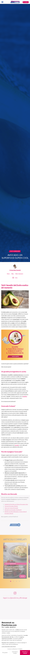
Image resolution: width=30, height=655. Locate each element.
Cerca (26, 2)
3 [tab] (16, 581)
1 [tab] (11, 581)
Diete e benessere (19, 273)
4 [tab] (19, 581)
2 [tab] (13, 581)
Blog (13, 273)
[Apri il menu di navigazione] (2, 2)
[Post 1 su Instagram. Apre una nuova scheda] (15, 612)
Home (8, 273)
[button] (15, 524)
